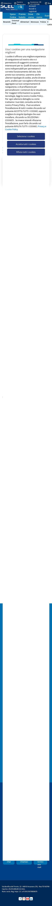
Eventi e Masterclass (21, 3)
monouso (35, 22)
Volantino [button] (7, 3)
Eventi (48, 15)
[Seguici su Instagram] (23, 898)
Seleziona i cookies (26, 136)
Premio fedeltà (22, 16)
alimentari (24, 22)
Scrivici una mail (40, 863)
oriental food (15, 21)
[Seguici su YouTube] (27, 898)
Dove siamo (31, 16)
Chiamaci (24, 862)
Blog (49, 3)
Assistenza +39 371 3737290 (35, 3)
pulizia (43, 22)
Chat (9, 862)
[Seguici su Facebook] (20, 898)
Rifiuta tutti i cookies (26, 152)
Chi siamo (39, 16)
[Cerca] (21, 7)
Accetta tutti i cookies (26, 144)
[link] (35, 9)
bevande (6, 22)
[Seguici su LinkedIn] (31, 898)
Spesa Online (13, 16)
